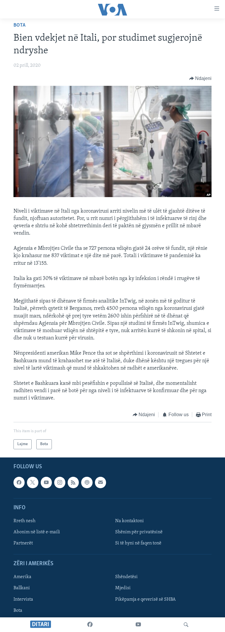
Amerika (22, 577)
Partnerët (23, 543)
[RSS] (73, 482)
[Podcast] (86, 482)
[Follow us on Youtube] (46, 482)
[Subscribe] (100, 482)
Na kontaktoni (129, 521)
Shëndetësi (126, 577)
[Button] (200, 78)
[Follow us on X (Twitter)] (32, 482)
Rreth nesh (24, 521)
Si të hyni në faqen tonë (138, 543)
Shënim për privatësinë (139, 532)
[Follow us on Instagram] (59, 482)
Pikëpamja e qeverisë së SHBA (145, 599)
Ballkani (21, 588)
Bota (19, 25)
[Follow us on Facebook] (19, 482)
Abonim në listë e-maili (36, 532)
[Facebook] (90, 624)
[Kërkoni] (186, 624)
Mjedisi (123, 588)
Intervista (23, 599)
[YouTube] (138, 624)
